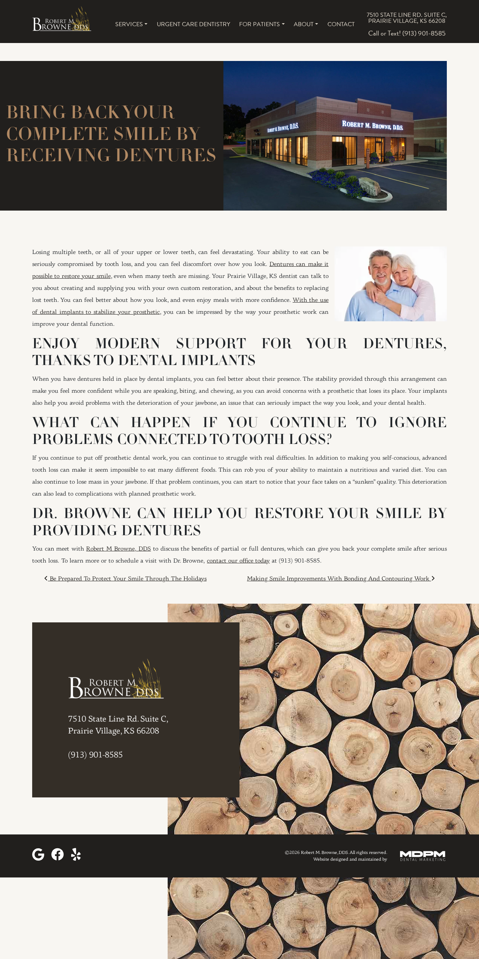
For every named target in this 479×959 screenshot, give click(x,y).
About (304, 24)
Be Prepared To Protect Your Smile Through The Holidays (127, 579)
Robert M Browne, (118, 549)
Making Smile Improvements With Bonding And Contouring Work (339, 579)
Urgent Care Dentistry (193, 24)
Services (129, 24)
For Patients (259, 24)
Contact (341, 24)
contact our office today (238, 561)
